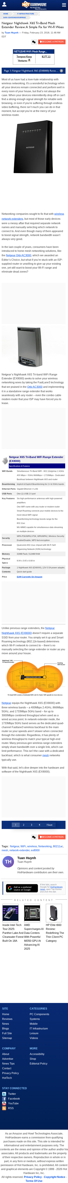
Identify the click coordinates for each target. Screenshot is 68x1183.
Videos (34, 1038)
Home (5, 1014)
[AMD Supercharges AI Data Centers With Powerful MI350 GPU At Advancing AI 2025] (32, 913)
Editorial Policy (38, 1063)
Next (49, 824)
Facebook (14, 1098)
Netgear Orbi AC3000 (18, 255)
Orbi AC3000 (34, 386)
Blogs (5, 1028)
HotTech (7, 1078)
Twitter (12, 1093)
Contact (6, 1068)
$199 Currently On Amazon (29, 577)
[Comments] (34, 42)
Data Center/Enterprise (14, 17)
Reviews (7, 1019)
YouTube (13, 1103)
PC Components (39, 1014)
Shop (33, 1058)
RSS (11, 1108)
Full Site (7, 1033)
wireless (32, 846)
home (5, 14)
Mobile (34, 1023)
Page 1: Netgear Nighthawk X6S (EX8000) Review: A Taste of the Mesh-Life (35, 70)
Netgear (6, 703)
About (5, 1054)
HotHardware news (51, 888)
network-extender (19, 850)
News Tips (8, 1063)
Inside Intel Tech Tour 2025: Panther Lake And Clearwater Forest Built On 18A (12, 933)
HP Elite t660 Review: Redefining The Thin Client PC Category (55, 933)
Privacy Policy (10, 1073)
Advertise (7, 1058)
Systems (35, 1019)
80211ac (58, 846)
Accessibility (37, 1054)
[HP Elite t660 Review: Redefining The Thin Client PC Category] (54, 913)
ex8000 (35, 850)
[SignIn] (6, 4)
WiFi (23, 846)
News (5, 1023)
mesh (45, 755)
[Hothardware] (34, 5)
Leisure (34, 1033)
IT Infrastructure (25, 14)
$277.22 (46, 56)
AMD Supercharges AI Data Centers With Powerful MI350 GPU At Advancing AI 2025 (34, 937)
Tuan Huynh (26, 858)
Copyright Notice (54, 1177)
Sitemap (7, 1038)
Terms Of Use (34, 1181)
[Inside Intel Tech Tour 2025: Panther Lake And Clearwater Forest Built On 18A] (10, 913)
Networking (45, 846)
